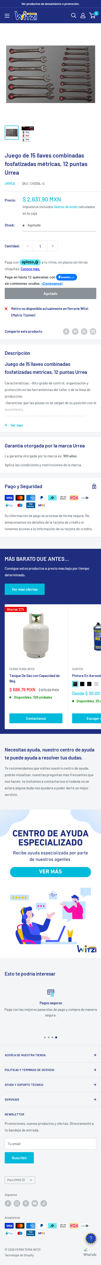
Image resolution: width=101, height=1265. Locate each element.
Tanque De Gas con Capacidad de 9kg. (34, 678)
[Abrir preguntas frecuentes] (90, 1238)
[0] (92, 15)
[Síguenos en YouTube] (34, 1203)
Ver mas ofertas (25, 589)
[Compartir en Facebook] (66, 331)
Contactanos (36, 718)
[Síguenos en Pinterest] (26, 1203)
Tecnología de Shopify (19, 1255)
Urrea (10, 184)
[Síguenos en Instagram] (17, 1203)
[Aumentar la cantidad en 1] (53, 246)
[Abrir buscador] (73, 15)
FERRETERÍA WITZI (22, 669)
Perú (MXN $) (16, 1180)
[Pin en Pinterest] (75, 331)
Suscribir (19, 1157)
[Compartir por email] (93, 331)
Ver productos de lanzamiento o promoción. (50, 4)
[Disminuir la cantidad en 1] (28, 246)
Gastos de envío (66, 207)
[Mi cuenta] (83, 15)
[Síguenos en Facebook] (8, 1203)
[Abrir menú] (7, 16)
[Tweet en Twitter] (84, 331)
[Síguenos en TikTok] (43, 1203)
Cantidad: (12, 246)
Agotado (50, 293)
